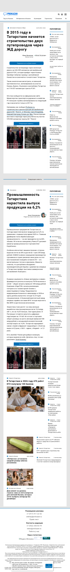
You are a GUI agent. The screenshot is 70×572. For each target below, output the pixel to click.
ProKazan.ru (30, 107)
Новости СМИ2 (12, 126)
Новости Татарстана (14, 378)
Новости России (54, 91)
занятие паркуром (55, 104)
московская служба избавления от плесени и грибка (56, 230)
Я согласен (49, 566)
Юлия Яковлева (28, 55)
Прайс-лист (34, 519)
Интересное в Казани (15, 488)
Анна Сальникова (34, 215)
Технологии (55, 111)
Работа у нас (34, 531)
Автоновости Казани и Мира (18, 28)
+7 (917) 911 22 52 (34, 514)
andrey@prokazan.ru (34, 517)
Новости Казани (13, 456)
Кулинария (55, 47)
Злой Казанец (21, 339)
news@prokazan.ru (34, 529)
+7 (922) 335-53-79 (34, 526)
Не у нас (54, 34)
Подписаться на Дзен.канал (26, 63)
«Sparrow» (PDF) (57, 562)
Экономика (13, 190)
